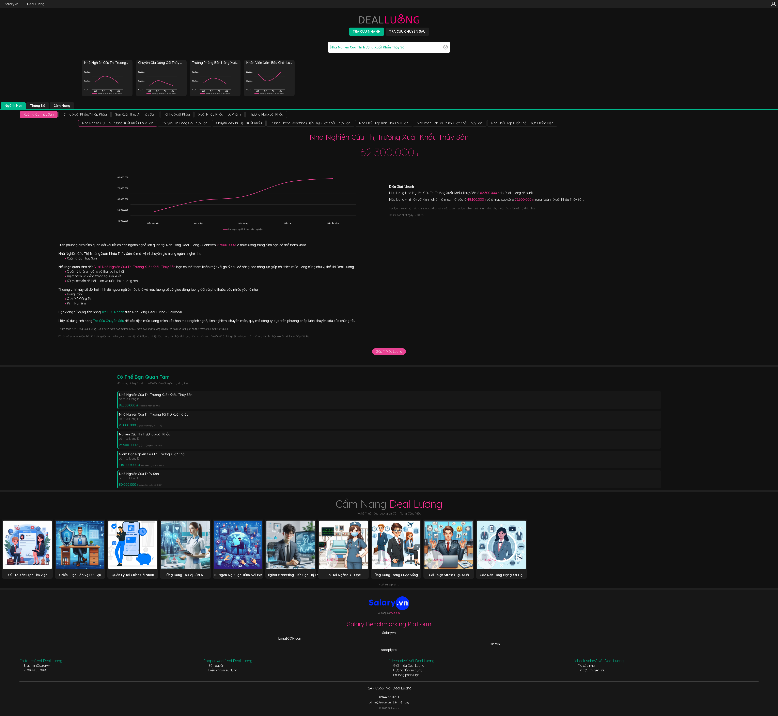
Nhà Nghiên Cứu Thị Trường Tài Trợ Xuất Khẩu (153, 414)
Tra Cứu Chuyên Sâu (109, 321)
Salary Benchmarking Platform (389, 624)
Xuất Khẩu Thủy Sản (82, 258)
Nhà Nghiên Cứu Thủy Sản (139, 474)
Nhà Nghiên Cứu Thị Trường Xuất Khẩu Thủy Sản (155, 395)
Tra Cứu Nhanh (113, 312)
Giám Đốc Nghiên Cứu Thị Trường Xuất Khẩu (152, 454)
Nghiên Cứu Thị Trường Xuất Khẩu (144, 434)
